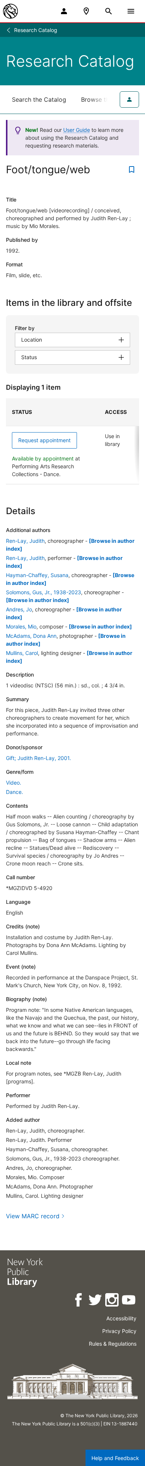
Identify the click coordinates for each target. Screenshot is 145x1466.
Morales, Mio (21, 626)
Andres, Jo (19, 609)
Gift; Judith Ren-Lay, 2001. (38, 758)
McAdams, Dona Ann (31, 636)
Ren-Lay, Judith (25, 541)
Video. (13, 782)
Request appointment (44, 440)
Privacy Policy (119, 1331)
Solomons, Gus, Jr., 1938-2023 (43, 592)
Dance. (14, 792)
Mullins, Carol (22, 653)
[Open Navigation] (131, 11)
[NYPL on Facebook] (79, 1301)
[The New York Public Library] (10, 11)
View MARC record (32, 1216)
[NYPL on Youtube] (129, 1301)
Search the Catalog (39, 99)
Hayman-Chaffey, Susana (37, 575)
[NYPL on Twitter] (95, 1301)
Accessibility (121, 1318)
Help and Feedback (115, 1458)
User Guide (76, 130)
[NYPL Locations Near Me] (86, 11)
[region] (72, 441)
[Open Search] (108, 11)
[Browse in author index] (37, 600)
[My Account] (64, 11)
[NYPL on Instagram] (112, 1301)
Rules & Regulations (112, 1343)
